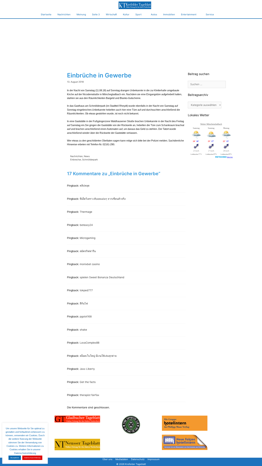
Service (210, 14)
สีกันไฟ (84, 303)
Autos (154, 14)
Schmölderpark (90, 159)
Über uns (107, 459)
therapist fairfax (89, 395)
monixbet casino (90, 264)
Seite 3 (96, 14)
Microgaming (87, 238)
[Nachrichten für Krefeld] (135, 5)
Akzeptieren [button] (14, 458)
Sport (138, 14)
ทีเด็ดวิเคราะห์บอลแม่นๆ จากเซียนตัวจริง (103, 198)
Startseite (46, 14)
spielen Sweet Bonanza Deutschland (102, 277)
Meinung (81, 14)
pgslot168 (86, 316)
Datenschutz (137, 459)
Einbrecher (75, 159)
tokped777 (86, 290)
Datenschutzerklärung (32, 458)
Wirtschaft (111, 14)
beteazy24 (86, 224)
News (87, 156)
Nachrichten (64, 14)
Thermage (86, 211)
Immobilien (169, 14)
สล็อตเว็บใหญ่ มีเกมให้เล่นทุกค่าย (98, 355)
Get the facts (88, 382)
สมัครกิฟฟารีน (88, 251)
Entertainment (188, 14)
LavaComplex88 (89, 342)
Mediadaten (121, 459)
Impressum (154, 459)
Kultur (126, 14)
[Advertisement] (131, 41)
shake (83, 329)
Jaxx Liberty (87, 368)
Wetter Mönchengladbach (211, 124)
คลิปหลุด (84, 185)
